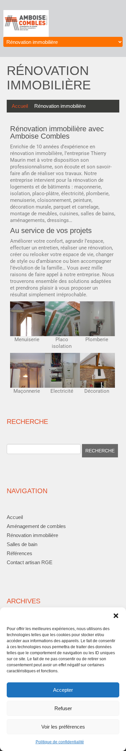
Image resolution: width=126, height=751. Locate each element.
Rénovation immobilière (32, 535)
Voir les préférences (63, 727)
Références (19, 553)
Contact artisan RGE (29, 562)
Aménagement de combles (36, 526)
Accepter (63, 690)
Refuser (63, 708)
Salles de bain (22, 544)
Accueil (20, 106)
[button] (116, 615)
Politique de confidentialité (60, 742)
